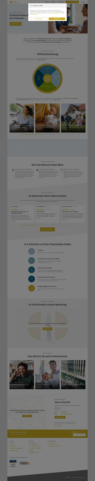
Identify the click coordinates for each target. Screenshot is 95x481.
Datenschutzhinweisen (56, 13)
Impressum (35, 14)
